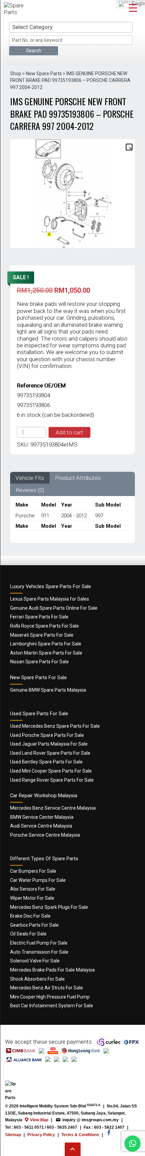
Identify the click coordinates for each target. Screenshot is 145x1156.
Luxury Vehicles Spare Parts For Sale (50, 586)
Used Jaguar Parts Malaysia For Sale (49, 744)
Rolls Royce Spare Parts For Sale (44, 626)
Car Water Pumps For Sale (38, 880)
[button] (129, 147)
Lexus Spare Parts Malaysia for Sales (49, 599)
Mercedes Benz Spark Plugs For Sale (49, 907)
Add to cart (69, 432)
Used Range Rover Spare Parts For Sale (52, 780)
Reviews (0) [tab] (30, 490)
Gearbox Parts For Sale (34, 925)
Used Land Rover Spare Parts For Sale (50, 753)
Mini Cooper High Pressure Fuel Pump (50, 997)
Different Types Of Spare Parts (44, 859)
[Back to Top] (73, 1149)
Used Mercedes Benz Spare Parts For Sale (55, 726)
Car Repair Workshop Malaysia (43, 795)
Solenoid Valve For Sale (35, 960)
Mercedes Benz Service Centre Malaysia (53, 808)
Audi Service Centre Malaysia (41, 826)
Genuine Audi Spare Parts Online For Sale (53, 608)
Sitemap (13, 1134)
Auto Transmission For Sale (39, 952)
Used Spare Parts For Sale (39, 714)
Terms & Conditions (80, 1134)
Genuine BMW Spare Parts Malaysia (48, 690)
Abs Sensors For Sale (32, 889)
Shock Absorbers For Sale (37, 979)
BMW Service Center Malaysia (42, 817)
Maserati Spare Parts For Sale (42, 635)
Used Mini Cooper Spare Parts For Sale (51, 771)
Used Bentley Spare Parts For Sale (46, 761)
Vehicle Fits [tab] (30, 477)
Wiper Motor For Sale (32, 898)
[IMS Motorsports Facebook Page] (109, 1135)
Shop (15, 73)
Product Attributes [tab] (78, 477)
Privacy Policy (41, 1134)
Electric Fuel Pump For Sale (38, 943)
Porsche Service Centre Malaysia (45, 835)
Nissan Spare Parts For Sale (39, 661)
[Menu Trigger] (133, 7)
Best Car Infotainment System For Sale (51, 1005)
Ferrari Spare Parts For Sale (39, 616)
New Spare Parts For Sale (38, 677)
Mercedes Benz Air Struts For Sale (46, 987)
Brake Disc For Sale (30, 916)
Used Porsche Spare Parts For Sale (47, 735)
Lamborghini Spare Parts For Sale (45, 643)
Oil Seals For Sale (28, 933)
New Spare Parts (44, 73)
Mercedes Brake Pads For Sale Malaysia (52, 970)
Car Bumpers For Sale (33, 871)
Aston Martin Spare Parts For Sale (46, 653)
